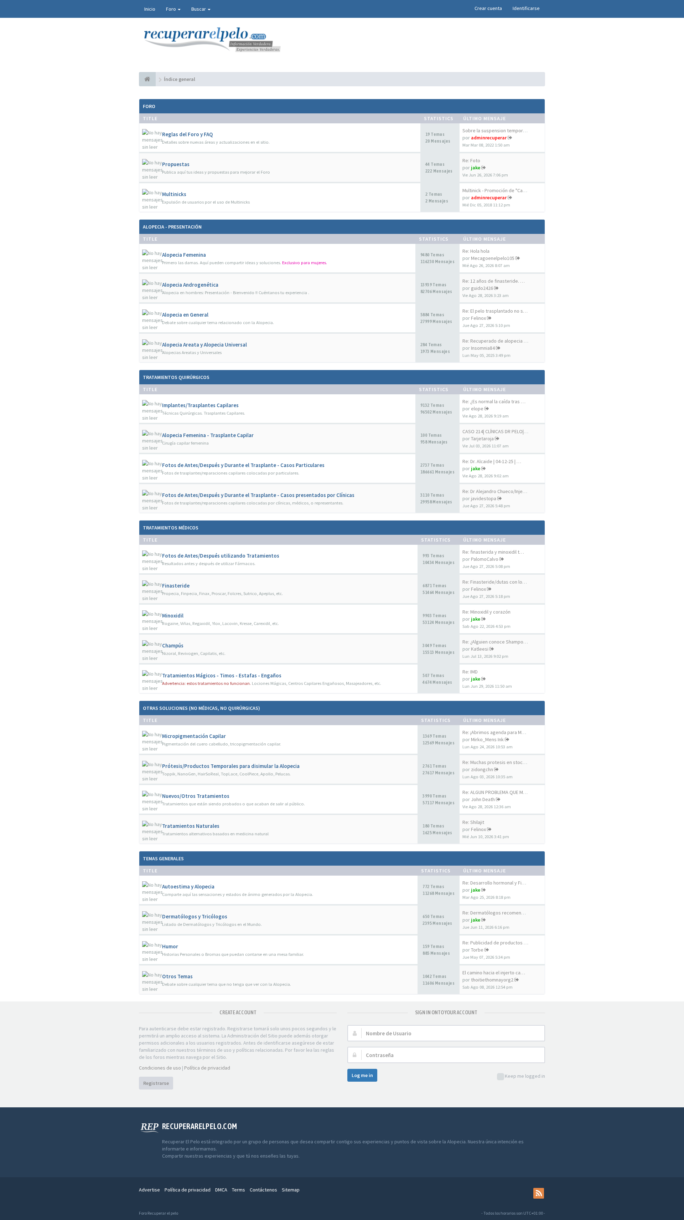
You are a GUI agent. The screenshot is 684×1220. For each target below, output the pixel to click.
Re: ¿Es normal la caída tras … (493, 401)
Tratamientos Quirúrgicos (176, 377)
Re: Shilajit (473, 822)
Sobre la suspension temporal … (497, 130)
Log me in (362, 1075)
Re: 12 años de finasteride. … (493, 281)
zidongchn (482, 769)
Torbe (477, 950)
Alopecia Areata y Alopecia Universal (204, 344)
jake (475, 167)
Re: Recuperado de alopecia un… (497, 341)
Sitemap (291, 1189)
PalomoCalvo (484, 559)
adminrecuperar (489, 137)
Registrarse (156, 1083)
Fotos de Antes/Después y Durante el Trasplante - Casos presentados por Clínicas (258, 495)
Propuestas (176, 164)
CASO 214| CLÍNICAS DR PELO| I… (496, 431)
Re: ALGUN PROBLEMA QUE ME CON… (501, 792)
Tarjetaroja (482, 438)
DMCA (221, 1189)
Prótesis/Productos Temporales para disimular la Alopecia (231, 766)
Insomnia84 (483, 348)
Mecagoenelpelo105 (492, 258)
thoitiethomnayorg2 (492, 979)
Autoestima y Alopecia (188, 886)
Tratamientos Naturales (190, 825)
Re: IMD (470, 671)
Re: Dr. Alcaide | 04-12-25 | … (491, 461)
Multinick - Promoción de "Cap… (496, 190)
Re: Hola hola (475, 251)
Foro (171, 9)
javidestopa (483, 498)
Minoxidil (172, 615)
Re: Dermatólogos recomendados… (500, 912)
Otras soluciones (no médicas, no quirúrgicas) (201, 708)
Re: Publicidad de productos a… (496, 942)
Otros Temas (177, 976)
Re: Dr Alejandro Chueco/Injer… (495, 491)
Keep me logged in (525, 1076)
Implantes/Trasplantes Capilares (200, 405)
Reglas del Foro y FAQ (187, 134)
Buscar (199, 9)
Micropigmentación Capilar (194, 736)
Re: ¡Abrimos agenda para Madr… (497, 732)
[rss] (538, 1193)
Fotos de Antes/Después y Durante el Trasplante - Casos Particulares (243, 465)
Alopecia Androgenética (190, 284)
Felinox (478, 318)
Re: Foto (471, 160)
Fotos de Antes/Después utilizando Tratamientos (220, 555)
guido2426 (482, 288)
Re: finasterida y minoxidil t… (493, 552)
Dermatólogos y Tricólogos (194, 916)
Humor (170, 946)
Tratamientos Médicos (170, 527)
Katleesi (479, 649)
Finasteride (176, 585)
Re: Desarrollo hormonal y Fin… (495, 883)
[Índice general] (147, 79)
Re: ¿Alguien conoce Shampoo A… (498, 642)
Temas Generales (163, 858)
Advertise (149, 1189)
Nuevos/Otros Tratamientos (195, 796)
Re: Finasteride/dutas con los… (495, 582)
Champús (172, 645)
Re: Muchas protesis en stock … (496, 762)
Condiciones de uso (160, 1068)
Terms (238, 1189)
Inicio (149, 9)
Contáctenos (263, 1189)
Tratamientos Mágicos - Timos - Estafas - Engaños (221, 675)
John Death (483, 799)
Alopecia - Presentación (172, 227)
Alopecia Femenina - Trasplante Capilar (208, 435)
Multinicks (174, 194)
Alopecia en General (185, 314)
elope (477, 408)
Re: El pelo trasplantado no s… (495, 311)
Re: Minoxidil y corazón (486, 612)
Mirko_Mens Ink (487, 739)
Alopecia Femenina (184, 254)
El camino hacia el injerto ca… (493, 972)
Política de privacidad (207, 1068)
